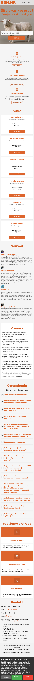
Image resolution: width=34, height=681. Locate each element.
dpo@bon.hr (15, 621)
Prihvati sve (16, 677)
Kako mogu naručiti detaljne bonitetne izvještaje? (15, 507)
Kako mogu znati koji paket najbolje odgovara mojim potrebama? (17, 401)
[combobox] (17, 33)
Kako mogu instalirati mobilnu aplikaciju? (15, 515)
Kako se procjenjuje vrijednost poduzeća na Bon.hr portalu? (15, 449)
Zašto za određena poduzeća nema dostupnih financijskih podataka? (17, 435)
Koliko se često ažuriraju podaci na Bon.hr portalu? (17, 409)
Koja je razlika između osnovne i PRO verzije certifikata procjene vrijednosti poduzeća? (17, 468)
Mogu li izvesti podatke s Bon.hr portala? (16, 417)
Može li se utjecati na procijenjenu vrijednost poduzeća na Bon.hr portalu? (16, 458)
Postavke (6, 677)
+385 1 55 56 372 (11, 610)
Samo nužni (27, 677)
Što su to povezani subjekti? (14, 442)
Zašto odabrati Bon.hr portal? (15, 395)
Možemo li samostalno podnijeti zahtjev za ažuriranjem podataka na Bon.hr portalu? (16, 426)
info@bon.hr (8, 616)
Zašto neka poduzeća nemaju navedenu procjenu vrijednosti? (16, 477)
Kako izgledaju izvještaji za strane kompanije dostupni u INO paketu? (17, 499)
